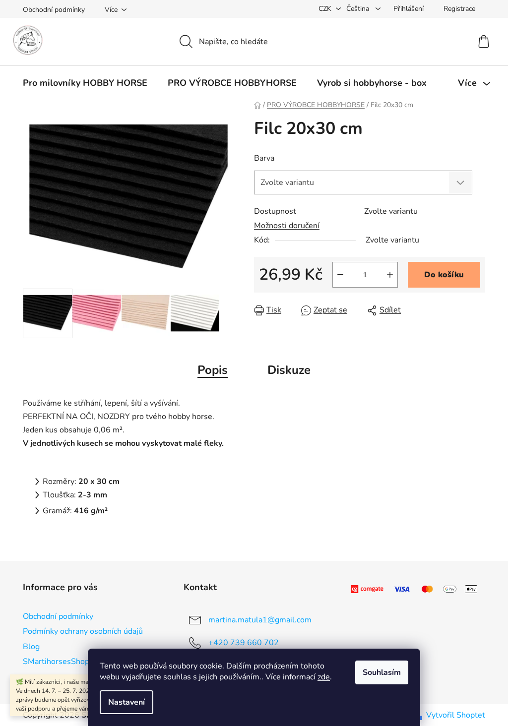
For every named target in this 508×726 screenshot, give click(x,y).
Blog (31, 646)
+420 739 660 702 (243, 642)
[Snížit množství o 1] (340, 274)
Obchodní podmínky (54, 9)
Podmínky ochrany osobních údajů (83, 631)
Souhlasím (382, 672)
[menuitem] (85, 83)
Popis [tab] (212, 370)
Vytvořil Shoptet (455, 715)
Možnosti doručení (286, 225)
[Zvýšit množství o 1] (389, 274)
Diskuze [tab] (289, 370)
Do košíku (444, 274)
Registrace (459, 8)
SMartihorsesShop (56, 661)
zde (324, 676)
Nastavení (126, 702)
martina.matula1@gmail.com (260, 619)
